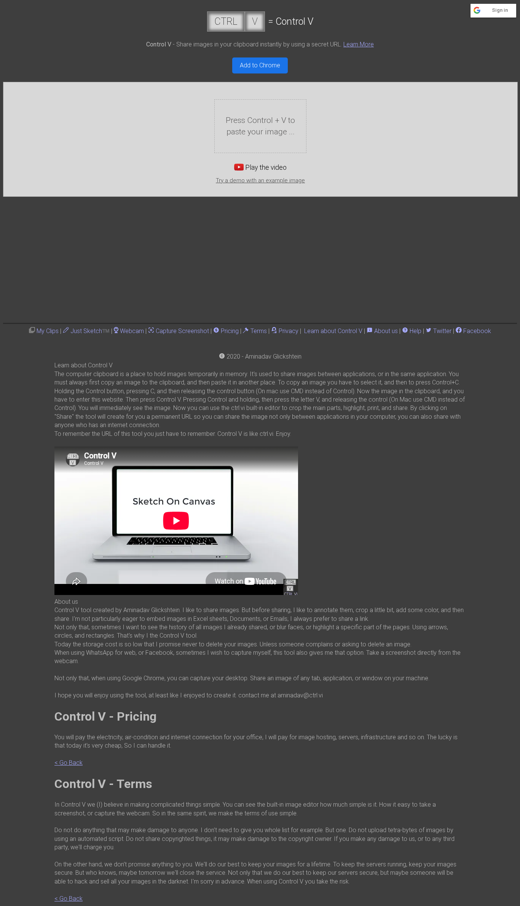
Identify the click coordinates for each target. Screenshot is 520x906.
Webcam (132, 331)
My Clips (48, 331)
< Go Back (68, 762)
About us (386, 331)
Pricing (230, 331)
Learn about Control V (333, 331)
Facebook (477, 331)
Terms (258, 331)
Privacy (288, 331)
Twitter (442, 331)
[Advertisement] (260, 254)
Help (415, 331)
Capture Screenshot (182, 331)
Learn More (358, 44)
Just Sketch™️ (90, 331)
